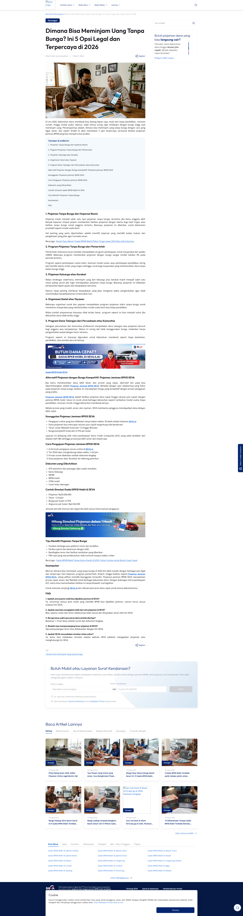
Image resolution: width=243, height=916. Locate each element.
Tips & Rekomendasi (82, 731)
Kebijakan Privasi (97, 701)
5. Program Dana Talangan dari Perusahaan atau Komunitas (73, 165)
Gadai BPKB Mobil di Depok (159, 855)
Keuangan (121, 731)
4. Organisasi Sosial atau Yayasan (62, 160)
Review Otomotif (104, 731)
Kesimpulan (53, 200)
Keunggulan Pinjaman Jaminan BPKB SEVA (66, 175)
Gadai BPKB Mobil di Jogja (159, 865)
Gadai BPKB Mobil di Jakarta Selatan (63, 850)
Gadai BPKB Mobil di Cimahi (60, 865)
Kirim (181, 689)
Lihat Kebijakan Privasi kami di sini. (109, 902)
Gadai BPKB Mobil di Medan (159, 870)
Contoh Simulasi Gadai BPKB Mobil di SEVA (66, 190)
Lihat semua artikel (184, 833)
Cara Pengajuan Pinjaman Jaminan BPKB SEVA (67, 180)
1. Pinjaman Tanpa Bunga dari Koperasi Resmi (68, 145)
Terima (175, 910)
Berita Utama (62, 731)
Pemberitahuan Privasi (172, 888)
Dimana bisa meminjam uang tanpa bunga (64, 654)
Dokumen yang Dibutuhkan (59, 185)
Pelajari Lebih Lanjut (164, 58)
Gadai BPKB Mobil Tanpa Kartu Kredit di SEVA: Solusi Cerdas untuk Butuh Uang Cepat (96, 560)
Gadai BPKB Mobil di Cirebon (110, 865)
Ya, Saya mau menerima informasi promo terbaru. (75, 696)
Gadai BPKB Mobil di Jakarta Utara (112, 850)
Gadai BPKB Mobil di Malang (60, 870)
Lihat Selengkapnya (119, 877)
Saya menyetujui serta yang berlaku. (85, 701)
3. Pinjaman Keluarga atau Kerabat (63, 155)
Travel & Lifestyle (138, 731)
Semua (49, 731)
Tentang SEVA (132, 888)
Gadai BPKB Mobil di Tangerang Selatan (164, 860)
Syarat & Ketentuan (76, 701)
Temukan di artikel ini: (58, 140)
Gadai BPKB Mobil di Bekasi (59, 860)
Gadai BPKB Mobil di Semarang (111, 870)
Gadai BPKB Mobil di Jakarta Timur (162, 850)
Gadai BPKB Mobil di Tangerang (111, 860)
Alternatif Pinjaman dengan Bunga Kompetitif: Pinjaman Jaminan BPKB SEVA (80, 170)
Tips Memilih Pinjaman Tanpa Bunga (63, 195)
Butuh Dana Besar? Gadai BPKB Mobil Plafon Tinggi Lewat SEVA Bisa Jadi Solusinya (95, 241)
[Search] (193, 23)
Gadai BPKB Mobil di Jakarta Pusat (112, 855)
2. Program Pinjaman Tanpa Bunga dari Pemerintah (70, 150)
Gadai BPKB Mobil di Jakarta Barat (62, 855)
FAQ (50, 205)
